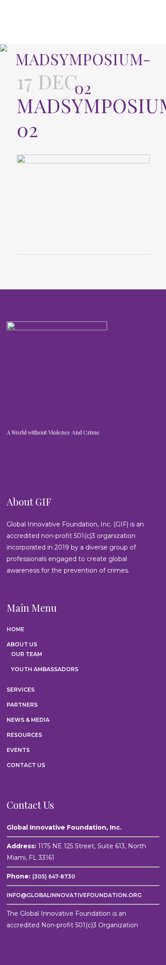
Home (15, 629)
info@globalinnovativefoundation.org (74, 895)
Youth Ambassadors (44, 669)
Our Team (26, 654)
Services (21, 689)
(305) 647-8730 (53, 876)
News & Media (28, 719)
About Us (22, 644)
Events (18, 750)
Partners (22, 704)
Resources (24, 735)
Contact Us (26, 765)
